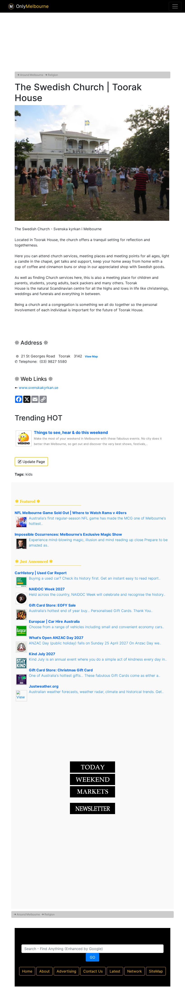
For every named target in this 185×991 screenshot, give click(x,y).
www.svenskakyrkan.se (38, 387)
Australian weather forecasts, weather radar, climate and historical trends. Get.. (96, 691)
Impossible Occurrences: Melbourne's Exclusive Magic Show (68, 534)
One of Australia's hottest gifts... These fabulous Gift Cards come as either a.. (94, 675)
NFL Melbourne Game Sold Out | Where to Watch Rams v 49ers (71, 512)
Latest (115, 971)
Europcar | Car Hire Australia (54, 621)
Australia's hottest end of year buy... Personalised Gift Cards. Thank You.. (91, 610)
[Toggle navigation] (175, 6)
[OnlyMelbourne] (11, 6)
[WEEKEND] (92, 791)
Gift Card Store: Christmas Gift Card (61, 670)
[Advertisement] (92, 41)
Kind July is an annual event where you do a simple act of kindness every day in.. (98, 659)
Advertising (66, 971)
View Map (91, 356)
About (44, 971)
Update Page (33, 461)
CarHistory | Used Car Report (41, 573)
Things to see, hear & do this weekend (71, 432)
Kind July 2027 (42, 654)
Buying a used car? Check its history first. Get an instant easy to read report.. (94, 578)
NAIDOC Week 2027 (47, 589)
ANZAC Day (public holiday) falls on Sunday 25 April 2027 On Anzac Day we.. (95, 643)
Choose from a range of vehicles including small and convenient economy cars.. (96, 627)
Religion (53, 75)
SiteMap (156, 971)
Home (27, 971)
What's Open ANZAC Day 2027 (56, 637)
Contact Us (93, 971)
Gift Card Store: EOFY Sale (52, 605)
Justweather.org (43, 686)
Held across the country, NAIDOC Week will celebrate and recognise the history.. (97, 594)
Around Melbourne (31, 75)
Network (134, 971)
